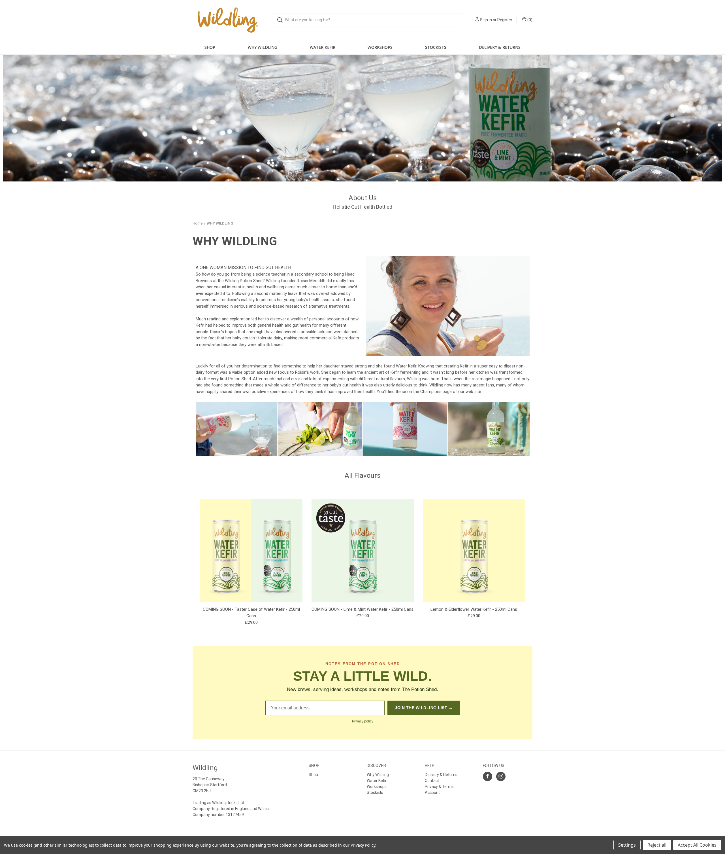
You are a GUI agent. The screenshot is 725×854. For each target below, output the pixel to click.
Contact (432, 780)
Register (504, 20)
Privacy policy (362, 721)
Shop (209, 47)
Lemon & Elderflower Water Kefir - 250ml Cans (473, 609)
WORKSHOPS (380, 47)
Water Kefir (322, 47)
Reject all (656, 845)
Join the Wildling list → (424, 707)
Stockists (435, 47)
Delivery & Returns (500, 47)
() (529, 20)
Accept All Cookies (697, 845)
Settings (627, 845)
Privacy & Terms (439, 786)
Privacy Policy (363, 845)
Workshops (377, 786)
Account (432, 792)
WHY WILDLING (262, 47)
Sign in (486, 20)
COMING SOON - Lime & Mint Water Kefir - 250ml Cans (362, 609)
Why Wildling (378, 774)
